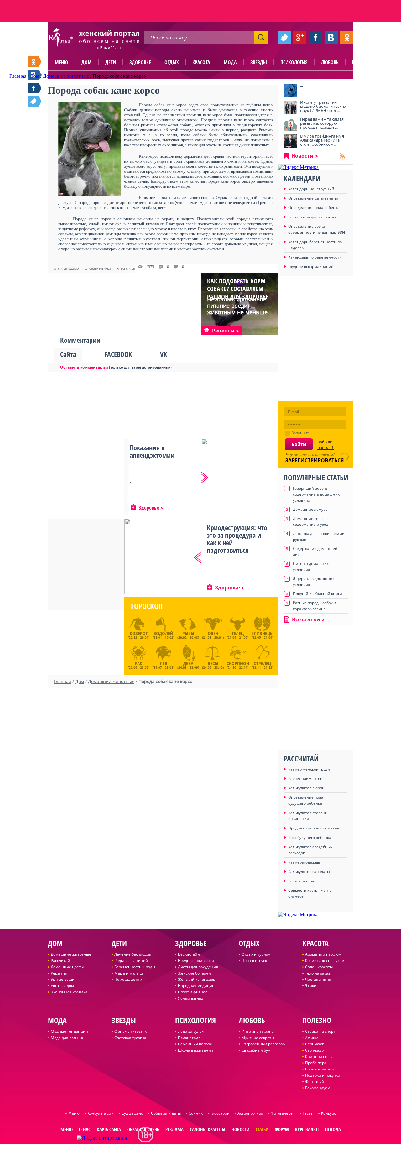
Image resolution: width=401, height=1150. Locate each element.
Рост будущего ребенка (309, 837)
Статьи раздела (68, 268)
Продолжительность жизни (314, 828)
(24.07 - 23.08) (163, 664)
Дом (86, 62)
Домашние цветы (67, 967)
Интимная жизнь (258, 1031)
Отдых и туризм (256, 954)
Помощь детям (128, 979)
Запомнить (301, 433)
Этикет (311, 985)
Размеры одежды (304, 862)
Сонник (196, 1113)
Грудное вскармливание (310, 266)
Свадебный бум (256, 1050)
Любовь (330, 62)
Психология (294, 62)
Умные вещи (63, 979)
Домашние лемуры (310, 509)
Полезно (362, 62)
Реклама (174, 1129)
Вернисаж (314, 1044)
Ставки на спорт (320, 1031)
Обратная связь (143, 1129)
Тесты (308, 1113)
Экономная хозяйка (69, 992)
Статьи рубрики (100, 268)
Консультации (100, 1113)
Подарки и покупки (322, 1075)
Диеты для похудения (198, 967)
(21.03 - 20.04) (213, 635)
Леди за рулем (191, 1031)
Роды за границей (131, 960)
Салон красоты (319, 967)
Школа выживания (195, 1050)
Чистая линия (318, 979)
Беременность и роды (134, 967)
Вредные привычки (196, 960)
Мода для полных (67, 1037)
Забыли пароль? (325, 444)
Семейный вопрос (195, 1044)
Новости (302, 155)
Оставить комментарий (84, 367)
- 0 (167, 266)
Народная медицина (197, 985)
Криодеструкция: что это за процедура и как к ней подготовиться (237, 539)
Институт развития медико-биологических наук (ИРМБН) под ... (323, 106)
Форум (282, 1129)
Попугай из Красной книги (317, 593)
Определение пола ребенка (314, 207)
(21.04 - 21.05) (237, 635)
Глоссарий (220, 1113)
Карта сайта (109, 1129)
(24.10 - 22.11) (238, 664)
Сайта (68, 354)
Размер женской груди (309, 769)
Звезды (258, 62)
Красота (201, 62)
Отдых (171, 62)
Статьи (262, 1129)
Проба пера (315, 1062)
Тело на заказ (317, 973)
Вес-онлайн (189, 954)
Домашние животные (71, 954)
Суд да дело (132, 1113)
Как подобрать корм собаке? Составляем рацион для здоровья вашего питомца (238, 293)
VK (163, 354)
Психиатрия (189, 1037)
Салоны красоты (207, 1129)
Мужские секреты (258, 1037)
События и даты (166, 1113)
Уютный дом (62, 985)
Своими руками (319, 1069)
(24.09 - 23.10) (213, 664)
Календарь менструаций (311, 188)
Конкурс (328, 1113)
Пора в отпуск (254, 960)
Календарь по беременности (315, 257)
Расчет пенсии (301, 881)
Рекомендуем (317, 1087)
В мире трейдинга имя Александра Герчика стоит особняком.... (322, 140)
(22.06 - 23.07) (138, 664)
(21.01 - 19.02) (163, 635)
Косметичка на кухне (324, 960)
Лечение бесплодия (132, 954)
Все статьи (128, 268)
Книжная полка (319, 1056)
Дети (110, 62)
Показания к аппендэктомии (152, 451)
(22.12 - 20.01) (138, 635)
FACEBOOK (118, 354)
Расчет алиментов (305, 778)
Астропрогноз (250, 1113)
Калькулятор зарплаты (309, 871)
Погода (333, 1129)
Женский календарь (196, 979)
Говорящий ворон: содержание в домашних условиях (316, 494)
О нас (85, 1129)
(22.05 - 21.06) (262, 635)
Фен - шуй (314, 1081)
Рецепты (59, 973)
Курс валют (307, 1129)
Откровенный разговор (263, 1044)
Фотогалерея (283, 1113)
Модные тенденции (69, 1031)
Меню (61, 62)
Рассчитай (60, 960)
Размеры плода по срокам (312, 217)
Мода (230, 62)
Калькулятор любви (306, 788)
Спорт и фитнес (192, 992)
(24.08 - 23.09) (188, 664)
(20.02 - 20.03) (188, 635)
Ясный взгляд (190, 998)
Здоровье (140, 62)
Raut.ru (180, 1147)
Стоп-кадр (314, 1050)
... (301, 85)
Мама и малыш (128, 973)
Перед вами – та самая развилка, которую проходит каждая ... (322, 123)
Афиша (312, 1037)
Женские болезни (194, 973)
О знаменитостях (130, 1031)
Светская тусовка (130, 1037)
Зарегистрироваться (314, 460)
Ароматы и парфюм (323, 954)
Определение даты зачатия (314, 198)
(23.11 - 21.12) (262, 664)
